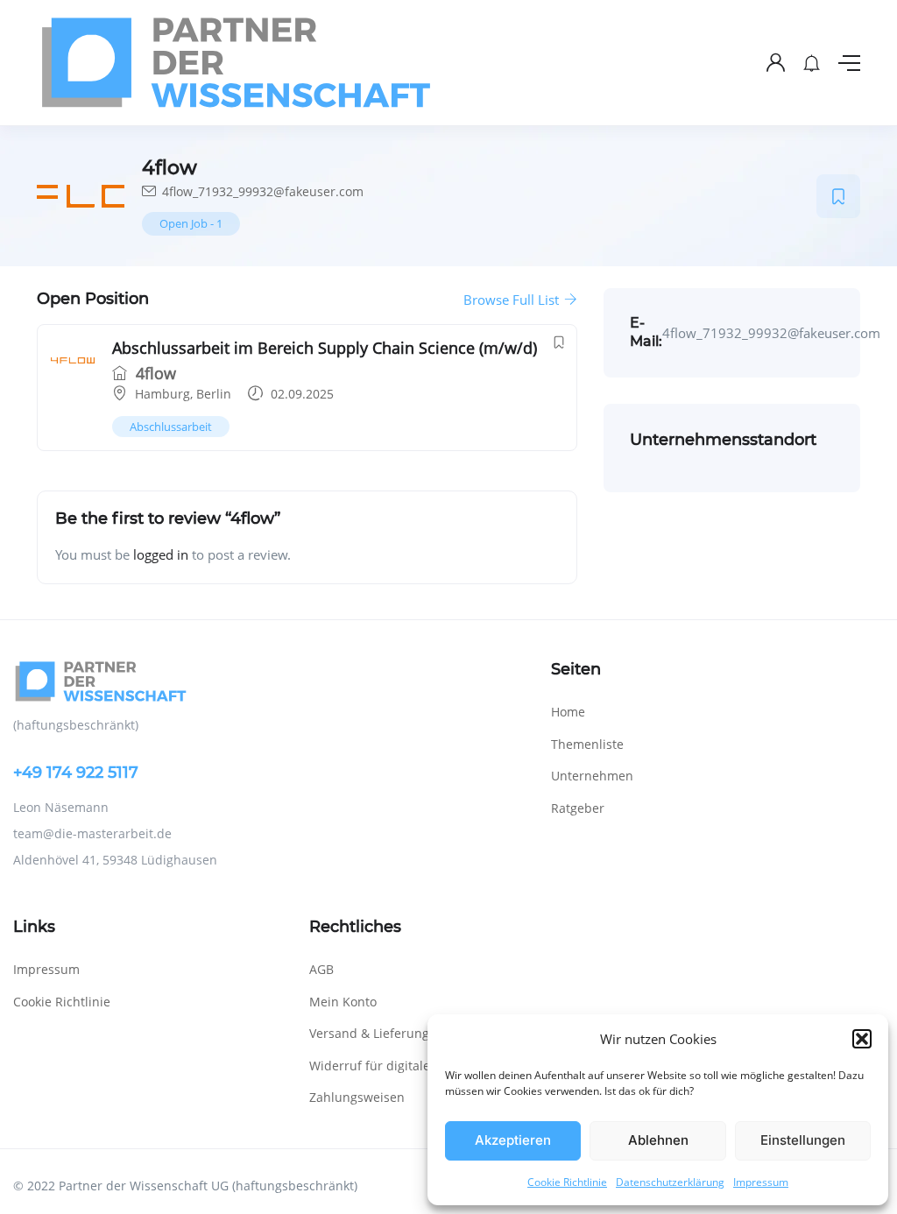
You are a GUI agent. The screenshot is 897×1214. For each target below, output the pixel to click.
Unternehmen (592, 775)
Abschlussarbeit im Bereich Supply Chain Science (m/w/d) (324, 347)
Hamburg (162, 393)
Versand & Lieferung (369, 1033)
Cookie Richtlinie (567, 1182)
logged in (160, 554)
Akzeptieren (513, 1140)
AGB (321, 969)
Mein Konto (343, 1001)
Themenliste (587, 744)
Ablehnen (658, 1140)
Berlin (213, 393)
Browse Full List (512, 299)
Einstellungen (802, 1140)
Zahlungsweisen (357, 1097)
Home (568, 711)
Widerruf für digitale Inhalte (392, 1065)
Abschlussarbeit (171, 426)
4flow (153, 373)
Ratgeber (577, 808)
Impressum (760, 1182)
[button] (862, 1039)
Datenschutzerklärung (670, 1182)
